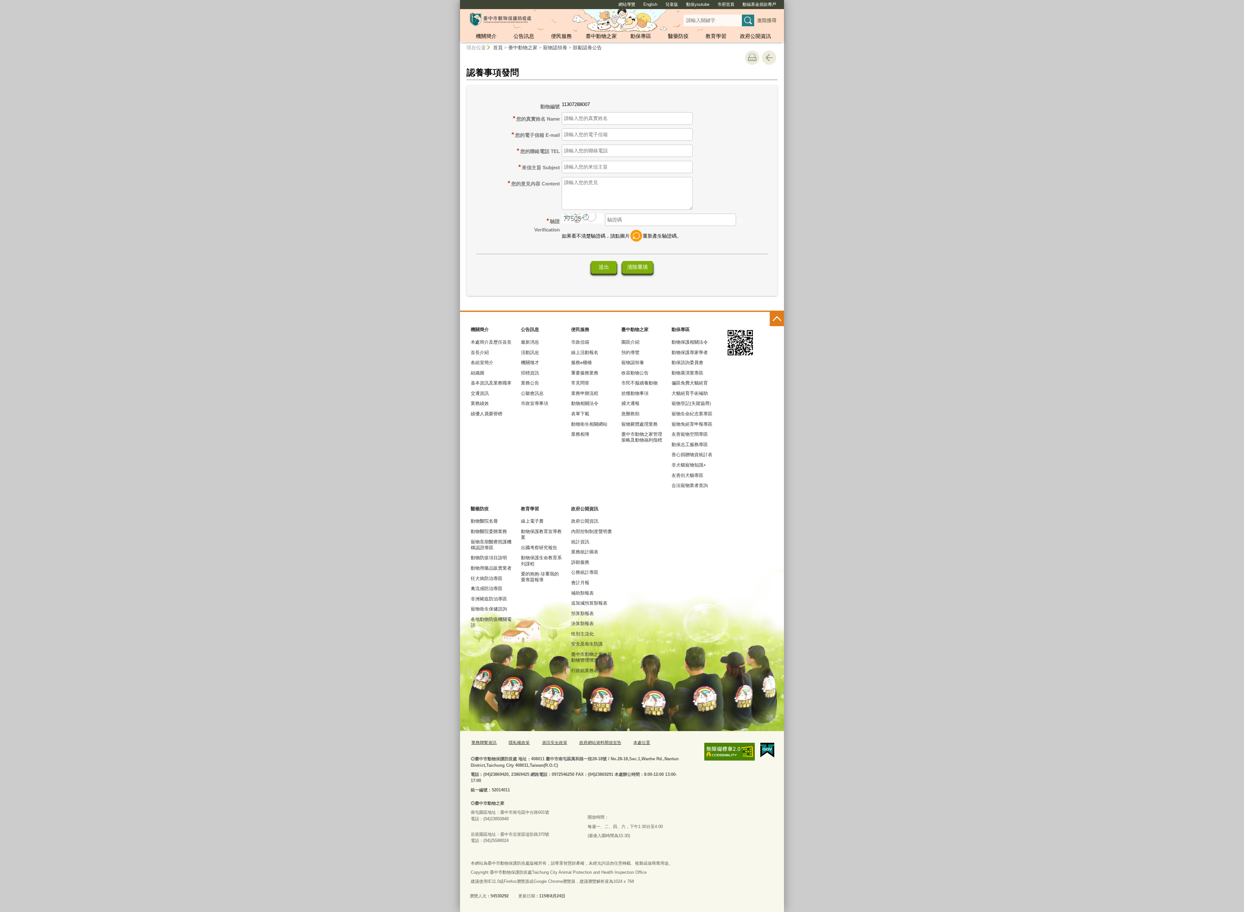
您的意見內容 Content (535, 183)
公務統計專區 (584, 572)
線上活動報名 (584, 352)
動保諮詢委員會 (687, 362)
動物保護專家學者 (690, 352)
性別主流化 (582, 633)
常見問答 (580, 382)
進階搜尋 (767, 20)
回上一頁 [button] (769, 58)
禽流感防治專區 (486, 588)
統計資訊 (580, 541)
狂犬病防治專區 (486, 578)
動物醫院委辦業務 (489, 531)
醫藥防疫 (678, 36)
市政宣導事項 (534, 403)
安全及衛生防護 (587, 643)
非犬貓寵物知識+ (689, 465)
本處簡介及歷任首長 (491, 342)
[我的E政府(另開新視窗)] (767, 750)
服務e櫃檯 (581, 362)
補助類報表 (582, 593)
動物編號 (550, 106)
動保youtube (697, 4)
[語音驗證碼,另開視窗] (740, 221)
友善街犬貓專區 (687, 475)
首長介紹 (480, 352)
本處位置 (641, 742)
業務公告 (530, 382)
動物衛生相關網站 (589, 424)
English (650, 4)
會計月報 (580, 582)
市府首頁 (726, 4)
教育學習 (716, 36)
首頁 (498, 47)
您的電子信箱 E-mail (537, 135)
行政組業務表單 (587, 670)
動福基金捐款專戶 (759, 4)
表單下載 (580, 413)
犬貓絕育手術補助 (690, 393)
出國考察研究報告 (539, 547)
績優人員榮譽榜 (486, 413)
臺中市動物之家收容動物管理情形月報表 (591, 657)
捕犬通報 (630, 403)
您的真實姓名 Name (538, 119)
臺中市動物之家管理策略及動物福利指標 (641, 437)
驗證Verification (547, 224)
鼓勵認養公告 (587, 47)
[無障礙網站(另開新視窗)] (729, 752)
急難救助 (630, 413)
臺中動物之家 (601, 36)
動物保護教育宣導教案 (541, 534)
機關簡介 (486, 36)
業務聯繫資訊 (484, 742)
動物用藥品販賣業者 (491, 568)
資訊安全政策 (554, 742)
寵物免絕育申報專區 (692, 424)
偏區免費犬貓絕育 (690, 382)
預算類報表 (582, 613)
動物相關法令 (584, 403)
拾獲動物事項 (635, 393)
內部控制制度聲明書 (591, 531)
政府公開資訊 (755, 36)
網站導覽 (626, 4)
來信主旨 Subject (541, 167)
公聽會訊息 (532, 393)
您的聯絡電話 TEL (540, 151)
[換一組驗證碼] (636, 236)
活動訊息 (530, 352)
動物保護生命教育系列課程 (541, 560)
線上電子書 (532, 521)
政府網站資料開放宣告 (600, 742)
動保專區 (640, 36)
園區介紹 (630, 342)
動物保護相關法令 (690, 342)
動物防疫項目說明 (489, 557)
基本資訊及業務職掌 (491, 382)
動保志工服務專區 (690, 444)
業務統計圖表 (584, 551)
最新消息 (530, 342)
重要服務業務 (584, 372)
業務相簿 (580, 434)
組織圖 (477, 372)
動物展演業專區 (687, 372)
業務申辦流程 (584, 393)
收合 (777, 319)
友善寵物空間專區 (690, 434)
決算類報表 (582, 623)
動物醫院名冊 (484, 521)
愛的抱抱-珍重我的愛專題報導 (540, 576)
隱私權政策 (519, 742)
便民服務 (561, 36)
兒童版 (671, 4)
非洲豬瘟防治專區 (489, 598)
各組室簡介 (482, 362)
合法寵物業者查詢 (690, 485)
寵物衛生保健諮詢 (489, 608)
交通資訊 (480, 393)
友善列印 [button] (752, 58)
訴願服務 (580, 562)
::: (457, 3)
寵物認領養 (555, 47)
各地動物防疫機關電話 (491, 622)
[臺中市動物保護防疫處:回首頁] (500, 19)
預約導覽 (630, 352)
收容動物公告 (635, 372)
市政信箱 (580, 342)
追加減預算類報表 (589, 603)
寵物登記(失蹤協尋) (691, 403)
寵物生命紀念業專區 (692, 413)
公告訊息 (523, 36)
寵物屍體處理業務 (639, 424)
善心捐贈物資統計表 (692, 454)
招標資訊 (530, 372)
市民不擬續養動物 (639, 382)
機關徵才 (530, 362)
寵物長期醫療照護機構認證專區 (491, 544)
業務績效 (480, 403)
